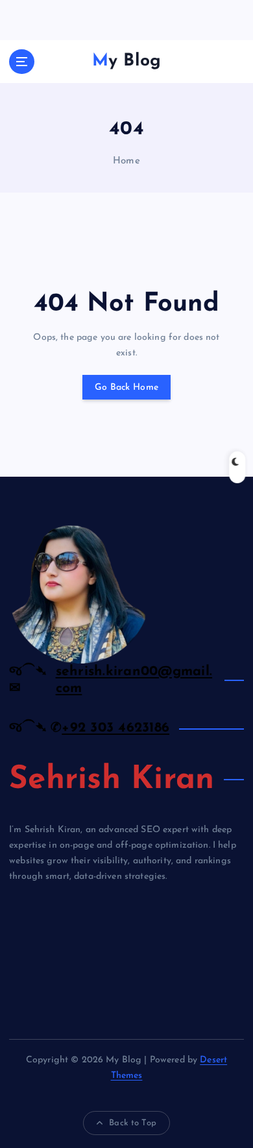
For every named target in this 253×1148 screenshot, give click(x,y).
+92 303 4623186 (115, 728)
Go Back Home (126, 387)
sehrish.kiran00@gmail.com (134, 680)
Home (126, 161)
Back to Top (132, 1123)
